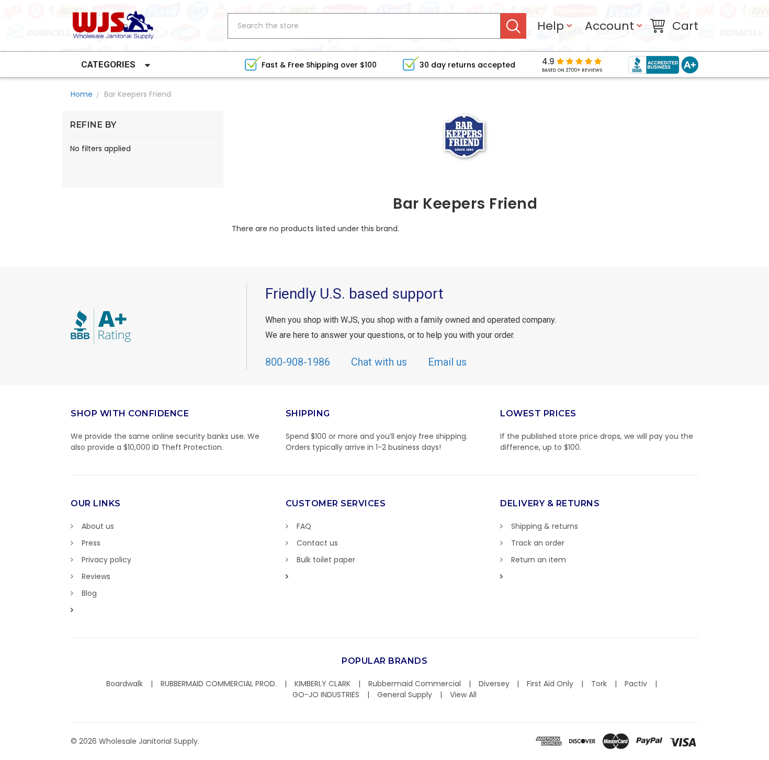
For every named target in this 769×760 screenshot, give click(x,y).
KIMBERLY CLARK (322, 683)
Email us (447, 362)
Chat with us (379, 362)
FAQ (304, 526)
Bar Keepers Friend (137, 94)
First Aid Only (550, 683)
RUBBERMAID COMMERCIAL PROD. (219, 683)
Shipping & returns (544, 526)
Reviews (96, 576)
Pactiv (636, 683)
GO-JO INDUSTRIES (325, 694)
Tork (599, 683)
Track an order (537, 543)
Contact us (317, 543)
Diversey (494, 683)
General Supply (404, 694)
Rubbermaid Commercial (414, 683)
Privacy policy (106, 559)
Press (91, 543)
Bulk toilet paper (326, 559)
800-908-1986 (297, 362)
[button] (768, 754)
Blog (89, 593)
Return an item (538, 559)
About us (98, 526)
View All (463, 694)
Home (82, 94)
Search (513, 26)
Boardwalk (124, 683)
